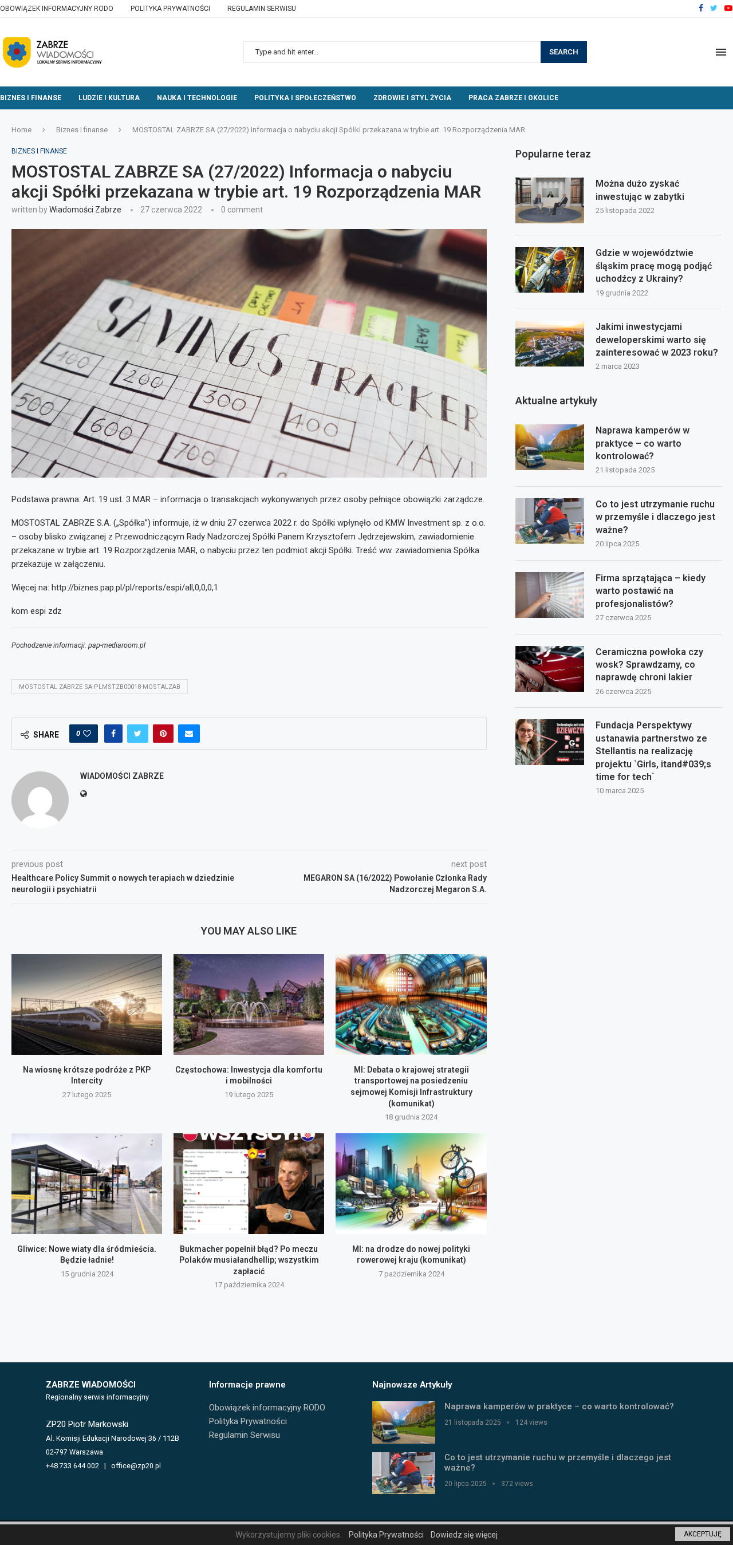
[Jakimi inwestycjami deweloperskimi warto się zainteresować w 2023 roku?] (549, 343)
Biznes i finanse (30, 98)
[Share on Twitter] (137, 733)
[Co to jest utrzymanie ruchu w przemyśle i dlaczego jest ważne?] (549, 521)
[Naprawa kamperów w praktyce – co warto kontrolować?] (549, 447)
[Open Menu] (721, 52)
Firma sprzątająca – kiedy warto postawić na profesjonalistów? (651, 591)
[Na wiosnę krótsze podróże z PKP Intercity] (86, 1004)
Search (563, 52)
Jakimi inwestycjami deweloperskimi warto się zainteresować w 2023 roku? (657, 339)
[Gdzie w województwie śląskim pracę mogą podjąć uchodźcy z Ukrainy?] (549, 270)
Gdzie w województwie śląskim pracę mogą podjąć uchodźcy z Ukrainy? (654, 265)
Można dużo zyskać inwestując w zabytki (640, 190)
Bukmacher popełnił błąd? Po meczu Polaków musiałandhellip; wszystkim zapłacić (249, 1260)
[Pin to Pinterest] (163, 733)
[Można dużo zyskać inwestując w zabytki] (549, 200)
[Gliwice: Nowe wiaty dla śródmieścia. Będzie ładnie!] (86, 1183)
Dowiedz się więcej (464, 1534)
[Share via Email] (189, 733)
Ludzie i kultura (109, 98)
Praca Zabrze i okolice (513, 98)
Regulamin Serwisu (261, 9)
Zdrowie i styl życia (412, 98)
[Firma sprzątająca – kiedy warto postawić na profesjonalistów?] (549, 595)
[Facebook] (701, 8)
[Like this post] (87, 733)
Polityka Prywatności (170, 9)
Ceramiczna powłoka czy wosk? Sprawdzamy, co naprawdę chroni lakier (649, 665)
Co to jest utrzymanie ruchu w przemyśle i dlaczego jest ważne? (655, 517)
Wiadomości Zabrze (85, 209)
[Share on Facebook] (113, 733)
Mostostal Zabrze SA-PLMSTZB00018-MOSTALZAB (99, 687)
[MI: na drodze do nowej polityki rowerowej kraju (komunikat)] (411, 1183)
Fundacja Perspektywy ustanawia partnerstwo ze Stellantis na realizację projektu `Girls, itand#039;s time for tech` (653, 751)
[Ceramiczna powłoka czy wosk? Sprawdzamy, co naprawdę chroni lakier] (549, 669)
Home (21, 129)
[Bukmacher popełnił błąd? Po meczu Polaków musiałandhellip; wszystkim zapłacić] (249, 1183)
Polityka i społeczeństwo (305, 98)
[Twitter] (714, 8)
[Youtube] (728, 8)
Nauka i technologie (197, 98)
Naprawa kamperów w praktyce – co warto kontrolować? (642, 443)
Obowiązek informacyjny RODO (56, 9)
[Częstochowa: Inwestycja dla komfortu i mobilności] (249, 1004)
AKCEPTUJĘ (703, 1534)
